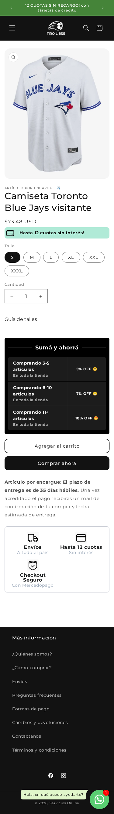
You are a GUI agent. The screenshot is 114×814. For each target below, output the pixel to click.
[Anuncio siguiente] (102, 8)
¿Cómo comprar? (32, 667)
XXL (93, 257)
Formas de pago (31, 709)
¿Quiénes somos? (32, 654)
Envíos (19, 681)
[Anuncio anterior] (11, 8)
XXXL (17, 271)
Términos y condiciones (39, 750)
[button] (12, 28)
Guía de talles (21, 319)
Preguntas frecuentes (37, 695)
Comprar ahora (57, 463)
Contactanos (26, 736)
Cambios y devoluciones (40, 722)
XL (71, 257)
